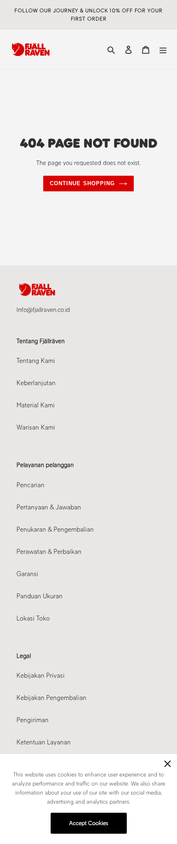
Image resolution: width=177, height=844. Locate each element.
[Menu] (163, 49)
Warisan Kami (35, 427)
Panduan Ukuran (39, 596)
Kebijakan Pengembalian (51, 698)
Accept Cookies (88, 823)
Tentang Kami (35, 361)
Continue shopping (82, 183)
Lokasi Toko (33, 618)
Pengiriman (32, 720)
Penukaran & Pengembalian (55, 529)
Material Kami (35, 405)
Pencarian (30, 485)
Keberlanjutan (36, 383)
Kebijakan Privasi (40, 675)
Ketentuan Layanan (43, 742)
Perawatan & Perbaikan (49, 552)
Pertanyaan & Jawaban (48, 507)
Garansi (27, 574)
